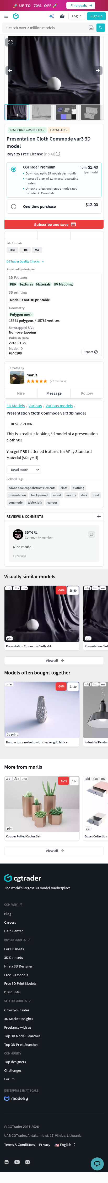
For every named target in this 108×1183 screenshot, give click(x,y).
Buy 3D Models (15, 940)
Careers (10, 922)
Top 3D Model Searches (22, 1036)
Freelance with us (17, 1027)
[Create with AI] (51, 16)
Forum (9, 1079)
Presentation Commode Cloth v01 (28, 646)
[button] (91, 28)
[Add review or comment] (99, 516)
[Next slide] (97, 70)
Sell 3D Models (15, 1001)
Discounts (12, 992)
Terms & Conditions (19, 1144)
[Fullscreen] (10, 42)
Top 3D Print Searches (21, 1044)
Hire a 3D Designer (18, 966)
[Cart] (62, 16)
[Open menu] (6, 16)
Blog (7, 913)
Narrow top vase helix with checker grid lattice (36, 742)
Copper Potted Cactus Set (23, 836)
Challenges (12, 1070)
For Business (14, 949)
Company (11, 904)
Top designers (15, 1061)
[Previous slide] (10, 70)
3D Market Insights (18, 1018)
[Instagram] (28, 1162)
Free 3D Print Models (20, 983)
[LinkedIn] (7, 1162)
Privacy (44, 1144)
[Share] (87, 235)
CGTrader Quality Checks (23, 261)
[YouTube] (17, 1162)
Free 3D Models (16, 974)
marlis (31, 374)
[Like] (20, 235)
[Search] (100, 28)
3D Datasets (13, 957)
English (63, 1144)
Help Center (13, 931)
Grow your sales (16, 1010)
